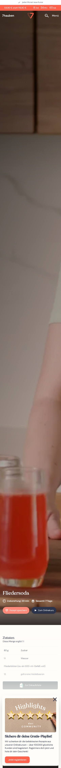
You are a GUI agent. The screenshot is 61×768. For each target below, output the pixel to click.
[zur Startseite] (9, 15)
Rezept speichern (18, 610)
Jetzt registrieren (17, 759)
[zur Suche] (48, 15)
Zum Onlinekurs (46, 610)
